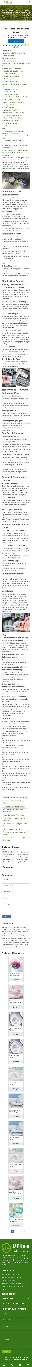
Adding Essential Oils (10, 105)
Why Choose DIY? (9, 56)
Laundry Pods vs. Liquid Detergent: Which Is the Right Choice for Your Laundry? (16, 927)
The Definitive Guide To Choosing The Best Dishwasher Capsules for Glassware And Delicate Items (23, 854)
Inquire (17, 979)
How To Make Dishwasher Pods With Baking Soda (14, 819)
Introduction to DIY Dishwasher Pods (14, 53)
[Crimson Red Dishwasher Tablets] (16, 992)
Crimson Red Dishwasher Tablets (15, 1002)
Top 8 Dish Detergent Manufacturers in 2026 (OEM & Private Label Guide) (23, 859)
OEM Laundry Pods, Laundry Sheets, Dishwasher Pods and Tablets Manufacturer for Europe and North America (16, 946)
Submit (6, 916)
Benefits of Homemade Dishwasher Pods (16, 97)
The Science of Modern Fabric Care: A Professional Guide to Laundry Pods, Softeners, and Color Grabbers (16, 937)
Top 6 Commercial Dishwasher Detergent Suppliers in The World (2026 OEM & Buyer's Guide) (8, 857)
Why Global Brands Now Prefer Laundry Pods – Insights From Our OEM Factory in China (16, 944)
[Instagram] (14, 1294)
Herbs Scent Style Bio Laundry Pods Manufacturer (16, 1220)
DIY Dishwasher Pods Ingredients (13, 806)
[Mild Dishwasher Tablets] (16, 1128)
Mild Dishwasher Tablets (14, 1138)
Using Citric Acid (9, 107)
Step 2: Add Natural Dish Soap (13, 71)
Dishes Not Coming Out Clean (13, 118)
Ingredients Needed (9, 58)
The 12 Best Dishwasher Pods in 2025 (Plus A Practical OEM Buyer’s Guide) (8, 859)
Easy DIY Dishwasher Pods (11, 829)
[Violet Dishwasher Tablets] (16, 1046)
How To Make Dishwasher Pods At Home (14, 833)
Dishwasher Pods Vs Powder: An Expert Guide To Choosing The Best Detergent (8, 854)
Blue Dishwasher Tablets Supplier (14, 1111)
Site (25, 37)
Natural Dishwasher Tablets (15, 1165)
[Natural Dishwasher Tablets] (16, 1155)
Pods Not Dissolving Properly (13, 115)
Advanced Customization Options (13, 102)
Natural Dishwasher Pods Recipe (13, 815)
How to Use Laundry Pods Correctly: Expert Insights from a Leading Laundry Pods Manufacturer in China (16, 929)
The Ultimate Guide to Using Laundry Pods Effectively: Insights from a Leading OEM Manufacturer (16, 942)
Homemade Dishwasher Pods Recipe (15, 797)
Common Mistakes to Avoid (11, 99)
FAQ (4, 128)
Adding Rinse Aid (9, 91)
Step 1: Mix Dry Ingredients (12, 68)
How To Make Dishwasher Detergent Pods (14, 802)
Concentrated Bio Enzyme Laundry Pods (14, 974)
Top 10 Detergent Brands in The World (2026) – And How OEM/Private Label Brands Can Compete (16, 935)
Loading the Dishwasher (11, 89)
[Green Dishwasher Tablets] (16, 1074)
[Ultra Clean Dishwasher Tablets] (16, 1183)
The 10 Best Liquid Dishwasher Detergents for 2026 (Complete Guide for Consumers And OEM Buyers (23, 857)
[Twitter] (10, 1294)
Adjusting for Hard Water (11, 110)
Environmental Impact (10, 123)
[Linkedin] (6, 1294)
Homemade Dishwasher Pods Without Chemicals (15, 839)
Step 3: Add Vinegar (10, 73)
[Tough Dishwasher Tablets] (16, 1019)
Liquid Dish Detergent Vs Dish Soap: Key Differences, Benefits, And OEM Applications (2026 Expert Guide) (23, 862)
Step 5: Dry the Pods (10, 79)
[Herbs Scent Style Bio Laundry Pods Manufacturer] (16, 1210)
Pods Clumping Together (11, 120)
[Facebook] (3, 1294)
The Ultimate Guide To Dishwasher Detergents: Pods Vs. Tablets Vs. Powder (8, 852)
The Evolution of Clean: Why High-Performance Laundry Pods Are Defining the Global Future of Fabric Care (16, 931)
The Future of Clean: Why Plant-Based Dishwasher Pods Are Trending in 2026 (23, 852)
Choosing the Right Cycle (12, 94)
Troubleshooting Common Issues (13, 112)
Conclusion (6, 126)
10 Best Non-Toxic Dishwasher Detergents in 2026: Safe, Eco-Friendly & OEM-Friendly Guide (8, 862)
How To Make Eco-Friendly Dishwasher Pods (15, 825)
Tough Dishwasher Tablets (15, 1029)
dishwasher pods (7, 168)
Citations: (6, 155)
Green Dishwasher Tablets (15, 1083)
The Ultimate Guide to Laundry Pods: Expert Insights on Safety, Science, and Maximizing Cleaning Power (16, 933)
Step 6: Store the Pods (11, 81)
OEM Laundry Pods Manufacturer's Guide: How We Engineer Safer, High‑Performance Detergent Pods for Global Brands (16, 940)
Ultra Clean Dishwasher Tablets (15, 1193)
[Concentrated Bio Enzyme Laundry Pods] (16, 964)
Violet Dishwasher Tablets (14, 1056)
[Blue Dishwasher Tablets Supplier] (16, 1101)
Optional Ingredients (10, 61)
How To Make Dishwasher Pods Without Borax (13, 811)
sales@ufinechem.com (14, 1277)
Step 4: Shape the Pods (11, 76)
